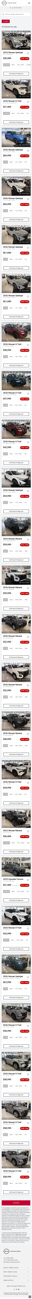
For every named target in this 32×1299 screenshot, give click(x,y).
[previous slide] (3, 40)
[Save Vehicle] (28, 53)
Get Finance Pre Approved (16, 73)
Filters (6, 21)
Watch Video (25, 47)
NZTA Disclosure (8, 1294)
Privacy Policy (24, 1293)
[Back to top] (30, 1297)
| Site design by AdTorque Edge (20, 1294)
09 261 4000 (17, 8)
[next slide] (29, 40)
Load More (16, 1203)
